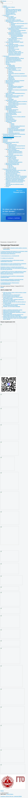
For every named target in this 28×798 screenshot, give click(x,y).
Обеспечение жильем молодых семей (11, 311)
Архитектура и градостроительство (13, 60)
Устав (7, 8)
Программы (11, 99)
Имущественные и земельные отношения (15, 80)
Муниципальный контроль (12, 107)
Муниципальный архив (11, 106)
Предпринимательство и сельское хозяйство (15, 116)
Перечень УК (11, 78)
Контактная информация (13, 150)
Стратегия (10, 131)
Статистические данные (11, 120)
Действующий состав (13, 46)
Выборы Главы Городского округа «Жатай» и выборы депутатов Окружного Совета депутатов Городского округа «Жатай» (15, 318)
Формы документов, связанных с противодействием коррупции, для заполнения (16, 175)
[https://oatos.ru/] (12, 686)
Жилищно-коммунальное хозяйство (14, 67)
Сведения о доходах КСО (14, 40)
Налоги (12, 123)
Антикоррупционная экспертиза (13, 172)
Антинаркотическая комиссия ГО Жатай (15, 58)
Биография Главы (12, 17)
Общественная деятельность (12, 109)
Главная (5, 5)
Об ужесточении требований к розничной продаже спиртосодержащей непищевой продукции (12, 280)
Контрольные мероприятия (17, 35)
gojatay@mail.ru (9, 794)
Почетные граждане (10, 12)
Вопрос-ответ (9, 143)
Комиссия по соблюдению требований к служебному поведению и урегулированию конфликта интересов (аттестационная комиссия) (15, 181)
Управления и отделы (13, 44)
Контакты (10, 88)
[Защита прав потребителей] (10, 524)
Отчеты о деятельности (13, 159)
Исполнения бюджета (16, 31)
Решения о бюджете (15, 127)
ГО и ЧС (8, 63)
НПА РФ (10, 165)
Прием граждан (11, 50)
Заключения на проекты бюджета (18, 30)
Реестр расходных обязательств (18, 125)
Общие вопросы (12, 146)
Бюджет (10, 122)
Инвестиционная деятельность (12, 81)
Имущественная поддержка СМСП (11, 142)
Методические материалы (11, 173)
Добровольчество (12, 110)
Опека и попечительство (11, 114)
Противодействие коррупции (9, 169)
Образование (9, 108)
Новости (10, 71)
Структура (10, 43)
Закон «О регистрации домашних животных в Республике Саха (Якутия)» (13, 300)
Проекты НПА (11, 65)
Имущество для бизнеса (11, 149)
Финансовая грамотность (14, 132)
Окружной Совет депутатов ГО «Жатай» (15, 45)
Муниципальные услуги (11, 100)
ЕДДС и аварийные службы (14, 70)
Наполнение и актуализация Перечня (16, 145)
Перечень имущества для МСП (15, 151)
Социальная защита (10, 118)
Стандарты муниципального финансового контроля (17, 26)
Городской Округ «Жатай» (9, 7)
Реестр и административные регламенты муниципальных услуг (17, 104)
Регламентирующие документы (15, 162)
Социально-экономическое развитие (16, 130)
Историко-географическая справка (13, 9)
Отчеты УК (10, 72)
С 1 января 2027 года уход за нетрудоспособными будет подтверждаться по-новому (14, 305)
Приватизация (11, 79)
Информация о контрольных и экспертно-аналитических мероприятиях (17, 33)
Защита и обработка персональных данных (12, 309)
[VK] (9, 357)
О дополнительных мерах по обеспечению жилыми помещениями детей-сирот (12, 261)
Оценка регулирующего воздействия (16, 129)
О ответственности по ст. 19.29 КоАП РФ (10, 255)
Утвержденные (11, 66)
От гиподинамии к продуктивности (11, 296)
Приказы (13, 24)
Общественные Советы (11, 113)
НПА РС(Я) (11, 166)
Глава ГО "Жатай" (10, 16)
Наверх (2, 287)
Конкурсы (5, 139)
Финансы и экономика (11, 121)
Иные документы (12, 158)
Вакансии (10, 84)
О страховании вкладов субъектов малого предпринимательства (10, 283)
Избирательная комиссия (11, 11)
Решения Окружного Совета (14, 51)
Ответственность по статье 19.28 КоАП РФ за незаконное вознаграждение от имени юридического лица (13, 264)
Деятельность (11, 47)
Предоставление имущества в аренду (16, 148)
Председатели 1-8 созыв (13, 49)
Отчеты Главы (11, 18)
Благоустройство (12, 68)
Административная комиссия (12, 57)
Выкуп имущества (12, 144)
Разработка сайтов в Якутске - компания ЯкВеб (11, 796)
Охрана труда (9, 115)
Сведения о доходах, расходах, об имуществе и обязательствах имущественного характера (15, 53)
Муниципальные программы (12, 96)
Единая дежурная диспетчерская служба (12, 136)
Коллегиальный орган (11, 156)
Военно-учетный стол (10, 61)
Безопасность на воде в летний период (11, 294)
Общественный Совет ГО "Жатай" (13, 10)
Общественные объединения (14, 111)
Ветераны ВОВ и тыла (11, 14)
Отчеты (10, 98)
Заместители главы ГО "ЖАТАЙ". (13, 19)
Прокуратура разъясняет (8, 137)
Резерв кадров (11, 92)
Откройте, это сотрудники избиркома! (11, 306)
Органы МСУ (6, 15)
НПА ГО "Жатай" (12, 167)
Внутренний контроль (13, 128)
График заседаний (12, 157)
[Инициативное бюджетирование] (10, 544)
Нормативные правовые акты (12, 164)
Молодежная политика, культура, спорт (14, 95)
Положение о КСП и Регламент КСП (19, 23)
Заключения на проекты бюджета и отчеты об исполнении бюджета (17, 29)
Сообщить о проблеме (14, 218)
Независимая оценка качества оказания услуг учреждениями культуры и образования (13, 315)
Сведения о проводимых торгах (15, 155)
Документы (10, 22)
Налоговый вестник (7, 138)
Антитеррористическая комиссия (13, 59)
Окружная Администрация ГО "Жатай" (14, 42)
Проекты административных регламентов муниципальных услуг (17, 102)
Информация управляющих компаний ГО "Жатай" (14, 312)
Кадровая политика (10, 82)
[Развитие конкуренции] (10, 605)
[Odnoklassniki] (9, 374)
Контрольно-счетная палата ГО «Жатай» (15, 21)
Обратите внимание (7, 313)
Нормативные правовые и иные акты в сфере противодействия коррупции (16, 171)
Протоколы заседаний (13, 160)
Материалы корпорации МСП (12, 163)
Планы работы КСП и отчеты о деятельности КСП (15, 39)
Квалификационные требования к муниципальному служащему (16, 87)
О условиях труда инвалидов (7, 258)
